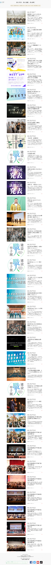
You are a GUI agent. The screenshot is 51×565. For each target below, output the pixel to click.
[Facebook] (31, 562)
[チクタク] (41, 562)
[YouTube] (38, 562)
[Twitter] (34, 562)
